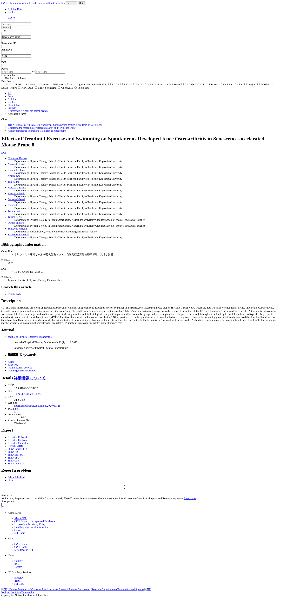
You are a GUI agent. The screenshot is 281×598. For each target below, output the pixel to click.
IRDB (18, 84)
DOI (3, 62)
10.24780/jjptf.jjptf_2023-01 (28, 394)
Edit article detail (16, 477)
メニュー (71, 3)
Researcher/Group (10, 37)
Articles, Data (15, 9)
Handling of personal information (31, 527)
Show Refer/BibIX (17, 448)
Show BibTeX (15, 454)
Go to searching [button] (57, 3)
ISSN (4, 56)
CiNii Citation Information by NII (18, 3)
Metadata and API (23, 549)
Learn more (190, 498)
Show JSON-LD (16, 463)
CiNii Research (22, 544)
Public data (83, 87)
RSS (16, 563)
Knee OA (13, 364)
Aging (11, 361)
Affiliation (6, 49)
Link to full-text (9, 75)
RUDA (115, 84)
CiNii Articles (155, 84)
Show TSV (14, 457)
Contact (18, 530)
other (10, 480)
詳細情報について (30, 378)
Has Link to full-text (15, 78)
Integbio (252, 84)
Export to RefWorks (18, 437)
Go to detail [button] (43, 3)
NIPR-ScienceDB (47, 87)
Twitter (18, 566)
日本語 (12, 17)
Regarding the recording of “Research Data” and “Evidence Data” (42, 127)
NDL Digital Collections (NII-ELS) (89, 84)
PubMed (265, 84)
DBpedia (213, 84)
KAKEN (227, 84)
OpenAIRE (67, 87)
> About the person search (34, 110)
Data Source (7, 81)
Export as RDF (15, 446)
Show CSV (14, 460)
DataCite (44, 84)
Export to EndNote (17, 440)
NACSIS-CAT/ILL (194, 84)
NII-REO (19, 583)
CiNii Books (174, 84)
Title (3, 30)
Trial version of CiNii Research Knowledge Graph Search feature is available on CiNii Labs (55, 124)
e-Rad (240, 84)
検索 (81, 3)
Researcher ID (8, 43)
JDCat (127, 84)
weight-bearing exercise (20, 367)
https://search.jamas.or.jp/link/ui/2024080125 (37, 405)
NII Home (19, 533)
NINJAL (139, 84)
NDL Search (59, 84)
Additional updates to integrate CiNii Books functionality (37, 130)
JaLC (8, 84)
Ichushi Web (14, 294)
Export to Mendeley (18, 443)
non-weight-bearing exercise (22, 370)
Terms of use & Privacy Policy (30, 524)
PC (3, 507)
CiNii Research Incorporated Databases (34, 521)
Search (6, 27)
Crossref (30, 84)
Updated (18, 561)
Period (4, 68)
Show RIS (13, 451)
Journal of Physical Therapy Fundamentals (30, 336)
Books (11, 12)
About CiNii (20, 518)
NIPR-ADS (27, 87)
